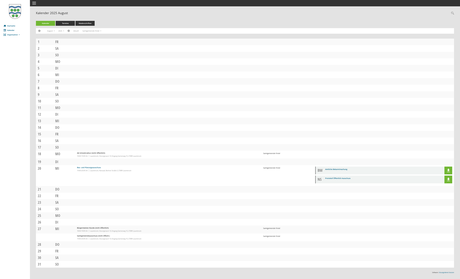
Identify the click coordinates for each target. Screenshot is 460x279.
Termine (65, 23)
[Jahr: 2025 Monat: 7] (39, 31)
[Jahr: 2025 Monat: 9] (69, 31)
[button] (15, 34)
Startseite (11, 26)
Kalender (10, 30)
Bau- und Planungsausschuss (89, 167)
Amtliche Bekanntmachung (336, 169)
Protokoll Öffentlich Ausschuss (338, 178)
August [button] (50, 31)
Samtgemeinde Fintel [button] (91, 31)
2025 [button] (60, 31)
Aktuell (76, 31)
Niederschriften (85, 23)
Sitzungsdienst (446, 272)
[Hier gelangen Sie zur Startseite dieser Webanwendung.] (15, 11)
